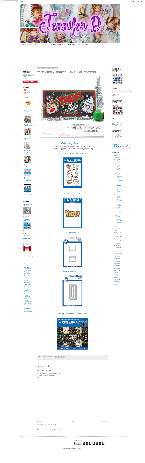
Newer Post (40, 421)
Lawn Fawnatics (27, 278)
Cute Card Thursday (27, 274)
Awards (29, 44)
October (118, 228)
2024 (115, 160)
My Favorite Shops (83, 44)
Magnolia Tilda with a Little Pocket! (28, 138)
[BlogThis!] (58, 357)
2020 (115, 263)
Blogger (80, 448)
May (117, 243)
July (117, 238)
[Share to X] (60, 357)
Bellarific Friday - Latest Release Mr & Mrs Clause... (118, 218)
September (119, 232)
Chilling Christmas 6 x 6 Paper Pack (72, 314)
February (118, 250)
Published (36, 44)
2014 (115, 277)
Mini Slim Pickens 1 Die (72, 232)
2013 (115, 279)
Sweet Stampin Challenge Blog (28, 304)
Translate (118, 96)
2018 (115, 268)
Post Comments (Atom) (50, 424)
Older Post (105, 421)
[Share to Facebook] (62, 357)
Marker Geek (26, 234)
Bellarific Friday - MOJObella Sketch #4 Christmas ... (118, 177)
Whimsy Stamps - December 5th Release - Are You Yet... (118, 188)
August (118, 236)
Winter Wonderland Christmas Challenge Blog (28, 309)
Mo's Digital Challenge (27, 281)
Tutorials (43, 44)
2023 (115, 256)
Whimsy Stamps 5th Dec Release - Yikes (118, 168)
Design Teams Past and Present (57, 44)
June (117, 240)
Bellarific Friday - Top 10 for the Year (28, 152)
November (118, 225)
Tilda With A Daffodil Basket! (28, 125)
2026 (115, 155)
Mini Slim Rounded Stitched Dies (72, 271)
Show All (31, 256)
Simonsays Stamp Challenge (27, 295)
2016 (115, 272)
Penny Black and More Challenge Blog (28, 286)
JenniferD (28, 92)
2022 (115, 259)
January (118, 253)
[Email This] (56, 357)
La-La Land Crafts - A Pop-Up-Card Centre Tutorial (28, 111)
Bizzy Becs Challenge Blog (28, 267)
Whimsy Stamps (45, 359)
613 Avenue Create (27, 264)
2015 (115, 275)
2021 (115, 261)
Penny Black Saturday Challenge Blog (28, 290)
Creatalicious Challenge (27, 271)
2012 (115, 282)
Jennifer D (29, 90)
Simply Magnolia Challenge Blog (28, 300)
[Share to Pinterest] (64, 357)
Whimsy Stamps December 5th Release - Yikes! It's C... (118, 208)
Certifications (71, 44)
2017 (115, 270)
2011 (115, 284)
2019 (115, 266)
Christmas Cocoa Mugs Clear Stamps (72, 153)
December (118, 162)
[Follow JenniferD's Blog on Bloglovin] (28, 76)
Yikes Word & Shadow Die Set (72, 194)
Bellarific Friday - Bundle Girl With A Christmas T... (118, 198)
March (117, 247)
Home (22, 44)
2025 (115, 157)
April (117, 245)
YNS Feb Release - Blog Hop (28, 194)
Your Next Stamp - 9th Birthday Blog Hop (27, 179)
